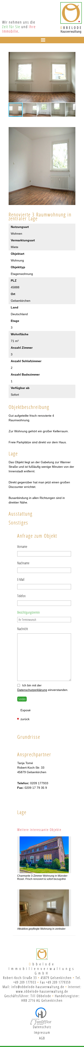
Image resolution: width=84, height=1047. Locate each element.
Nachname (23, 563)
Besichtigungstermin (28, 612)
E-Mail (20, 579)
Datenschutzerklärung (32, 690)
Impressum (42, 1032)
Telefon (21, 596)
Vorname (22, 546)
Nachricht (22, 628)
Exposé (25, 710)
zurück (25, 719)
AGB (42, 1038)
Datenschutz (42, 1026)
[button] (71, 55)
